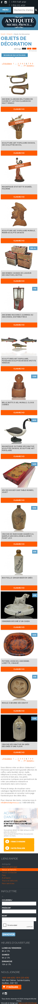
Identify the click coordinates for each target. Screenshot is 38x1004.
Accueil (3, 34)
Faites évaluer (16, 848)
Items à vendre (16, 841)
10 (19, 65)
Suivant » (30, 65)
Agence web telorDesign (27, 1003)
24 (25, 65)
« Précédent (7, 63)
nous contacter (9, 872)
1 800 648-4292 (18, 2)
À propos (6, 878)
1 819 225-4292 (18, 5)
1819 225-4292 (22, 977)
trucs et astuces (10, 880)
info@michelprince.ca (10, 802)
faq (3, 875)
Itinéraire (12, 987)
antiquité (6, 864)
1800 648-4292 (8, 977)
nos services (8, 883)
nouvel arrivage (9, 867)
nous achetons (9, 869)
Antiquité (9, 34)
